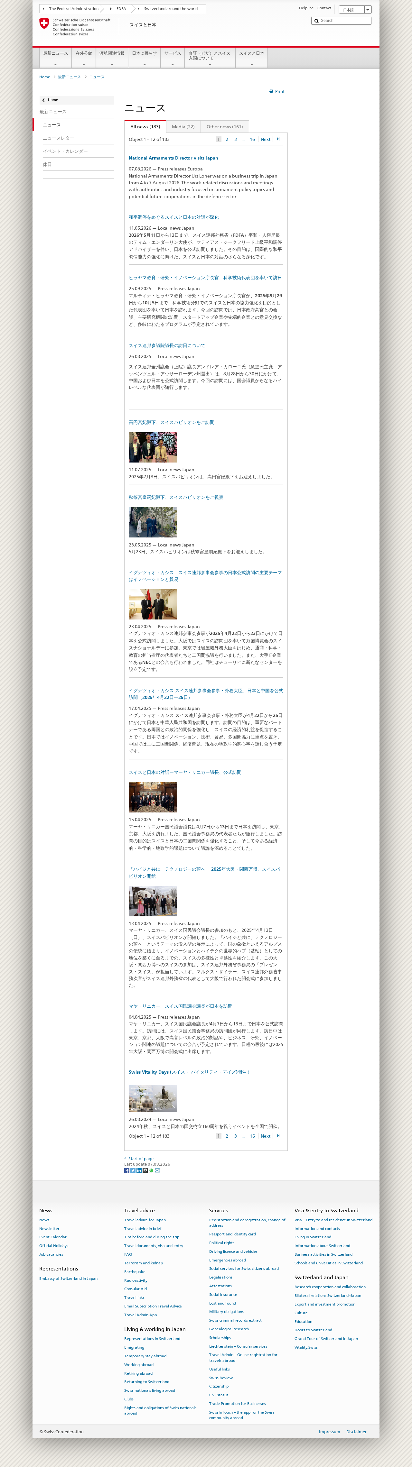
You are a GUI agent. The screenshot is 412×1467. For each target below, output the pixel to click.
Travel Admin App (140, 1315)
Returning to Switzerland (146, 1382)
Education (303, 1321)
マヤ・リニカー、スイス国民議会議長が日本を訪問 (180, 1006)
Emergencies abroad (227, 1260)
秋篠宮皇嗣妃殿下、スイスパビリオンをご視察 (176, 497)
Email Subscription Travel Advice (153, 1306)
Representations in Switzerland (152, 1338)
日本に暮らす (144, 53)
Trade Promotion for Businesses (237, 1403)
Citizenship (219, 1386)
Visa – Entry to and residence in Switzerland (333, 1220)
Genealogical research (229, 1329)
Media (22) (183, 126)
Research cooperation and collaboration (330, 1287)
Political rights (221, 1243)
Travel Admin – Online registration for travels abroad (243, 1357)
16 (252, 139)
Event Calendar (53, 1237)
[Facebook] (127, 1170)
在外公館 (84, 53)
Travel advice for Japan (145, 1220)
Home (44, 77)
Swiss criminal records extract (235, 1320)
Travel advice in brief (143, 1228)
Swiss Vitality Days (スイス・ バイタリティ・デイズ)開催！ (190, 1072)
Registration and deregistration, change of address (247, 1223)
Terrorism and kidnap (143, 1263)
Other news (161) (225, 126)
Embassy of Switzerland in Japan (68, 1278)
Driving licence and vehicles (233, 1251)
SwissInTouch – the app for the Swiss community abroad (241, 1415)
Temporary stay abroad (145, 1356)
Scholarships (220, 1337)
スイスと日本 (251, 53)
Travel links (134, 1297)
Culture (301, 1313)
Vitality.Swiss (306, 1347)
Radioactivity (135, 1280)
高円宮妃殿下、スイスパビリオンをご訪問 (171, 422)
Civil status (218, 1395)
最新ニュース (55, 53)
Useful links (219, 1369)
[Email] (157, 1170)
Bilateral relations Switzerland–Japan (328, 1295)
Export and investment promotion (325, 1304)
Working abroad (139, 1364)
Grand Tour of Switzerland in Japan (326, 1338)
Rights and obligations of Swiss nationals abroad (160, 1411)
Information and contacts (317, 1228)
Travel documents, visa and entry (153, 1245)
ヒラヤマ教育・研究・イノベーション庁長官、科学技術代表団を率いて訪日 (205, 277)
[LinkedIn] (139, 1170)
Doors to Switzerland (313, 1330)
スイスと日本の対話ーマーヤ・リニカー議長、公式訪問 (185, 772)
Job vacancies (51, 1254)
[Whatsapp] (152, 1170)
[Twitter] (133, 1170)
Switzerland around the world (171, 8)
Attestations (220, 1286)
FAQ (128, 1254)
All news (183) (142, 126)
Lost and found (222, 1303)
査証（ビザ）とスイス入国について (209, 56)
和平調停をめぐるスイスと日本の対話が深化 (174, 217)
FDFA (121, 8)
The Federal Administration (73, 8)
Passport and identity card (232, 1234)
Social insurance (223, 1294)
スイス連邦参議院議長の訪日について (167, 345)
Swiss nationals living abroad (149, 1390)
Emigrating (134, 1347)
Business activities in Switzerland (323, 1254)
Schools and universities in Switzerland (329, 1263)
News (44, 1220)
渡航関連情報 (112, 53)
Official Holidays (53, 1245)
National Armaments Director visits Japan (173, 158)
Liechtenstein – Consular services (238, 1346)
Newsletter (49, 1228)
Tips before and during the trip (151, 1237)
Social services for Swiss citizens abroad (244, 1268)
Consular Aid (135, 1289)
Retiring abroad (138, 1373)
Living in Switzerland (313, 1237)
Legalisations (220, 1277)
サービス (172, 53)
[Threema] (146, 1170)
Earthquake (134, 1272)
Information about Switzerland (322, 1245)
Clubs (129, 1399)
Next (265, 139)
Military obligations (226, 1311)
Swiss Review (221, 1377)
